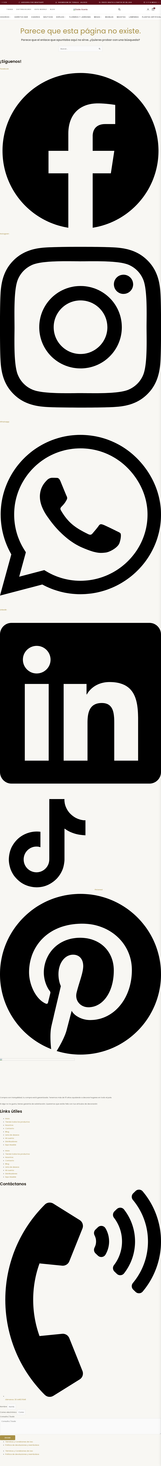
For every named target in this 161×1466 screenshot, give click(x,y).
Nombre (4, 1406)
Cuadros (35, 17)
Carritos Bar (21, 17)
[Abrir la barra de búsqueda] (119, 9)
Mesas (97, 17)
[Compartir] (24, 1460)
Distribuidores (23, 9)
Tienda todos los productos (17, 1122)
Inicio (7, 1118)
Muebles (109, 17)
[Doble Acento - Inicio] (80, 9)
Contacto (9, 1128)
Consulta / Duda (7, 1416)
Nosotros (9, 1125)
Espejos (60, 17)
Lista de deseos (12, 1135)
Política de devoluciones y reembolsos (22, 1445)
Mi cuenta (9, 1138)
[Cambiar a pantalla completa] (14, 1460)
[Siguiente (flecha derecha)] (14, 1464)
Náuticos (48, 17)
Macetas (121, 17)
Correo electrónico (8, 1412)
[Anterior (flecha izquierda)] (4, 1464)
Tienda (9, 9)
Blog (52, 9)
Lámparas (134, 17)
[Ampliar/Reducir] (4, 1460)
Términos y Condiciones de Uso (19, 1441)
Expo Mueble (41, 9)
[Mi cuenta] (148, 9)
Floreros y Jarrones (80, 17)
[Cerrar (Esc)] (34, 1460)
